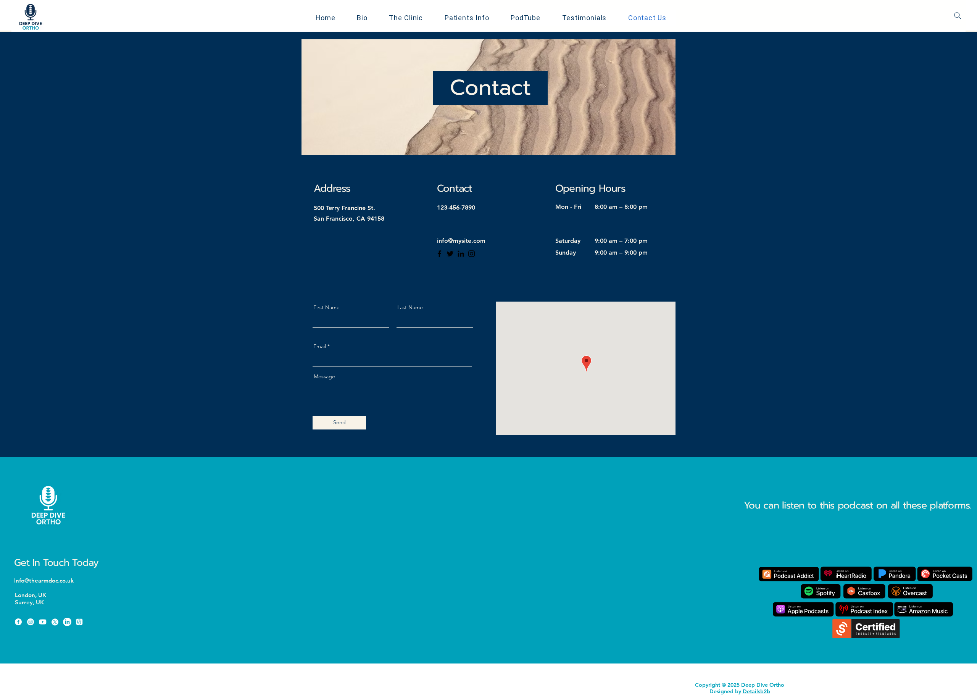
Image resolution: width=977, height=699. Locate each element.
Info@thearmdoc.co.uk (44, 580)
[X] (55, 622)
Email (319, 346)
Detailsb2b (756, 691)
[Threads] (79, 622)
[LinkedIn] (460, 253)
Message (324, 376)
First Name (326, 307)
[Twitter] (450, 253)
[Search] (958, 16)
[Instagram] (471, 253)
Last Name (410, 307)
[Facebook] (439, 253)
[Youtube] (43, 622)
